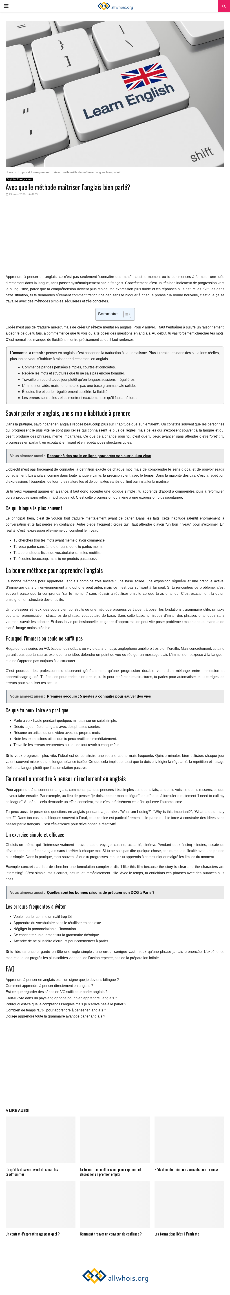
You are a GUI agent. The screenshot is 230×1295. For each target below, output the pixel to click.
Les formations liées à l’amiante (177, 1234)
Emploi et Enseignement (19, 179)
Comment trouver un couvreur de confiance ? (111, 1234)
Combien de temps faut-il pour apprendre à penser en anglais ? (56, 1010)
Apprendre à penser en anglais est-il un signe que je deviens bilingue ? (62, 980)
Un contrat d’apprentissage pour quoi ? (33, 1234)
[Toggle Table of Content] (125, 314)
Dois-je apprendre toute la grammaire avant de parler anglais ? (55, 1016)
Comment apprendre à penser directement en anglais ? (49, 986)
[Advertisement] (115, 237)
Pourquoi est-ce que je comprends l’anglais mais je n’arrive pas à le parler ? (66, 1004)
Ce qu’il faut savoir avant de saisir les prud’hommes (32, 1172)
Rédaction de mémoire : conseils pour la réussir (188, 1169)
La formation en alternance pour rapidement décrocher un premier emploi (110, 1172)
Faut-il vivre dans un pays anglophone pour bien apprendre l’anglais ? (61, 998)
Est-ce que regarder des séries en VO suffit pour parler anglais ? (56, 992)
